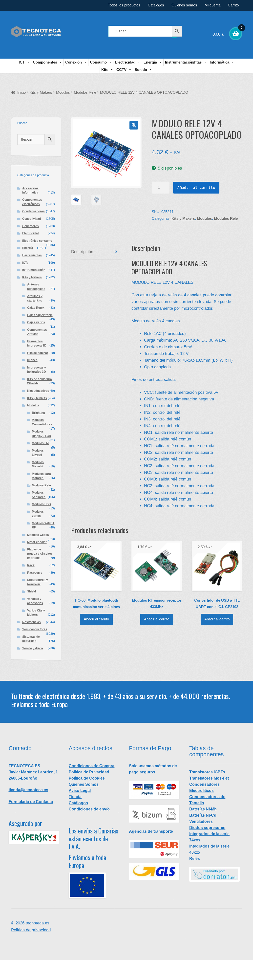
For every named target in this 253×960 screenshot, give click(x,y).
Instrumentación (33, 270)
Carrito (233, 5)
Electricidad (125, 62)
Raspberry (34, 572)
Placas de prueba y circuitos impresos (40, 554)
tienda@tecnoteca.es (28, 790)
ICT (22, 62)
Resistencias (31, 622)
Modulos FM (40, 443)
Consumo (98, 62)
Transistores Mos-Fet (209, 778)
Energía (150, 62)
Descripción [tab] (82, 251)
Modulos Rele (85, 92)
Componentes (45, 62)
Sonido (141, 69)
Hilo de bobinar (37, 353)
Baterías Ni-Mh (203, 809)
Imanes (32, 360)
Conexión (73, 62)
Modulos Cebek (38, 535)
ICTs (25, 262)
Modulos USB (41, 504)
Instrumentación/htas (183, 62)
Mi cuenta (212, 5)
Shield (31, 591)
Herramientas (32, 255)
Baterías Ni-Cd (202, 815)
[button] (133, 125)
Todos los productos (124, 5)
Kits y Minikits (37, 398)
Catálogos (156, 5)
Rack (31, 565)
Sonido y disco (32, 648)
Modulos (63, 92)
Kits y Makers (41, 92)
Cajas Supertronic (40, 315)
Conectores (30, 226)
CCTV (121, 69)
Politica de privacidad (31, 930)
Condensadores (33, 211)
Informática (219, 62)
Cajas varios (36, 322)
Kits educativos (38, 391)
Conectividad (31, 218)
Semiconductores (34, 629)
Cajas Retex (35, 307)
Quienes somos (184, 5)
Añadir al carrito (196, 187)
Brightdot (38, 413)
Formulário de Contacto (31, 802)
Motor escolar (37, 542)
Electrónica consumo (37, 240)
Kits (104, 69)
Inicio (21, 92)
